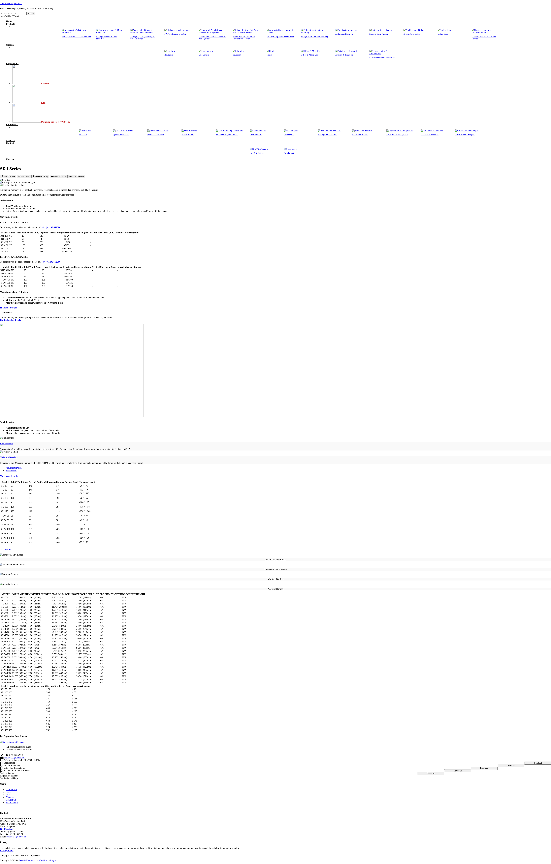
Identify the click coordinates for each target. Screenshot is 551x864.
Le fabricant (289, 153)
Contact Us (11, 800)
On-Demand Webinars (430, 134)
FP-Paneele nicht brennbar (175, 34)
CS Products (11, 789)
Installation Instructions (14, 768)
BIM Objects (289, 134)
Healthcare (168, 55)
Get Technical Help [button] (9, 778)
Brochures (83, 134)
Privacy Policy (7, 850)
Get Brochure (9, 176)
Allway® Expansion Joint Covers (280, 36)
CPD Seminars (256, 134)
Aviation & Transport (344, 55)
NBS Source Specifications (227, 134)
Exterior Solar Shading (378, 34)
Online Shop (443, 34)
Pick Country (12, 802)
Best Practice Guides (155, 134)
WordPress (43, 860)
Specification (9, 763)
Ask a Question (77, 176)
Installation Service (360, 134)
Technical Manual (12, 765)
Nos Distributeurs (257, 153)
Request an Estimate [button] (9, 775)
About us (10, 797)
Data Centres (204, 55)
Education (237, 55)
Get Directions (7, 829)
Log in (53, 860)
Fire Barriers (6, 443)
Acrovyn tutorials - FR (327, 134)
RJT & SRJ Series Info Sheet (17, 770)
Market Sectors (188, 134)
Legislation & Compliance (397, 134)
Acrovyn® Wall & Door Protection (76, 36)
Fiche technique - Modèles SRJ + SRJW (22, 760)
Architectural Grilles (411, 34)
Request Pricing (41, 176)
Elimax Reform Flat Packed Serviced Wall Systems (244, 37)
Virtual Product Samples (465, 134)
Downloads (25, 176)
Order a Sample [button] (7, 773)
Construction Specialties (11, 3)
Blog (8, 794)
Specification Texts (121, 134)
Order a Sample (59, 176)
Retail (269, 55)
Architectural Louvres (344, 34)
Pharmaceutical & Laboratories (382, 57)
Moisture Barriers (9, 457)
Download (538, 763)
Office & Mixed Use (309, 55)
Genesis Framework (28, 860)
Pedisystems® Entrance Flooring (314, 36)
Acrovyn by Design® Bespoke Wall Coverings (142, 37)
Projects (9, 792)
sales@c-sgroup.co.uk (14, 757)
